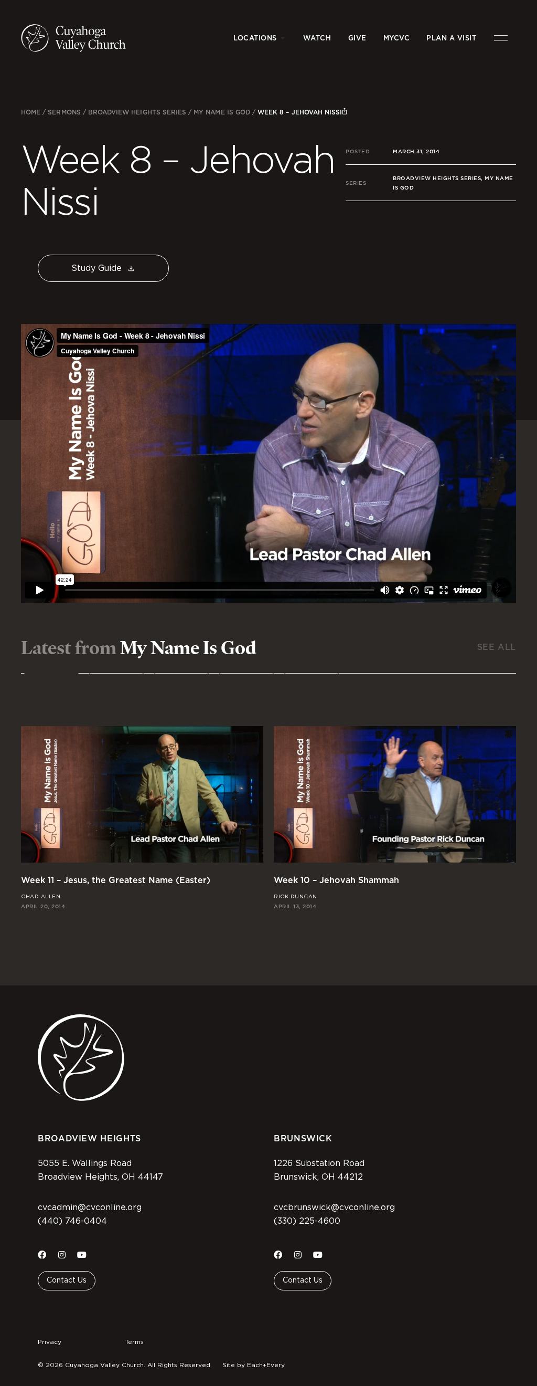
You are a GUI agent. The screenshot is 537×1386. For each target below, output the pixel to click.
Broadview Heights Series (137, 112)
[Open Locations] (283, 38)
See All (496, 647)
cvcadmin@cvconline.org (90, 1207)
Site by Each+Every (253, 1365)
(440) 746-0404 (72, 1221)
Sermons (64, 112)
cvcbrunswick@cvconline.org (334, 1207)
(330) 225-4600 (307, 1221)
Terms (134, 1342)
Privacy (49, 1342)
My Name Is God (222, 112)
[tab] (51, 679)
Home (30, 112)
